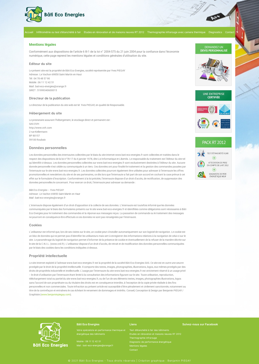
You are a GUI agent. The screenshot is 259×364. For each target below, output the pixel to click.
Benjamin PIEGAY (179, 360)
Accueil (29, 32)
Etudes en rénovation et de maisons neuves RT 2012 (114, 32)
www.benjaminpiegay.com (55, 294)
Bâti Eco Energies (91, 360)
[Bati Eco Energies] (54, 13)
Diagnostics (215, 32)
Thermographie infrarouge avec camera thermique (176, 32)
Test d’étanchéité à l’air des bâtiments (149, 330)
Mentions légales (138, 345)
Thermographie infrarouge (143, 338)
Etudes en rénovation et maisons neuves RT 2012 (155, 334)
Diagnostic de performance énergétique (150, 342)
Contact (229, 32)
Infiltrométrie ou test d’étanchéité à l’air (58, 32)
